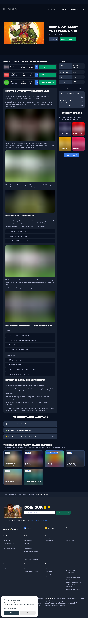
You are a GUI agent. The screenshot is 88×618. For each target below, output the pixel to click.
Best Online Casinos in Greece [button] (74, 575)
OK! (11, 613)
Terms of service (44, 520)
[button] (10, 9)
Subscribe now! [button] (62, 513)
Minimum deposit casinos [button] (31, 551)
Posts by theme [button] (70, 540)
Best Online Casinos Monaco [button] (73, 592)
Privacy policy (34, 520)
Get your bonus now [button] (48, 67)
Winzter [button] (11, 66)
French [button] (5, 566)
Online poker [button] (48, 571)
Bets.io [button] (11, 81)
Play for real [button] (67, 39)
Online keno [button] (48, 576)
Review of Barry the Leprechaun (69, 105)
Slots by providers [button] (50, 538)
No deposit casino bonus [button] (31, 571)
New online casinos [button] (29, 538)
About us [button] (5, 546)
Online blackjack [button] (49, 566)
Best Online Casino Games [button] (17, 494)
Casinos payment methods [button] (31, 559)
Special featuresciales (66, 97)
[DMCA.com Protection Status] (75, 529)
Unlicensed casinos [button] (29, 554)
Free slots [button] (31, 494)
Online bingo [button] (48, 574)
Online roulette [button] (49, 568)
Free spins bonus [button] (29, 574)
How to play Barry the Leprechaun (69, 93)
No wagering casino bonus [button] (31, 568)
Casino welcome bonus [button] (30, 566)
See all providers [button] (70, 155)
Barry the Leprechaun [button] (42, 494)
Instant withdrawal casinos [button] (31, 546)
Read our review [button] (13, 67)
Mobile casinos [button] (28, 540)
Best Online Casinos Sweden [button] (73, 582)
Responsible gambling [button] (9, 543)
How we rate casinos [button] (9, 548)
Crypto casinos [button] (28, 548)
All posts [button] (68, 538)
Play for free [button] (53, 39)
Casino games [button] (49, 540)
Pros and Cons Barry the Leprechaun (66, 101)
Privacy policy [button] (7, 540)
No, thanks (27, 613)
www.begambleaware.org (58, 605)
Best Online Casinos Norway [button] (73, 589)
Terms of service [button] (7, 538)
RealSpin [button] (12, 74)
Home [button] (5, 494)
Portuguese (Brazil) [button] (8, 568)
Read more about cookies (10, 608)
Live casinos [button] (27, 543)
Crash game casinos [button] (29, 556)
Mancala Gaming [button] (60, 35)
